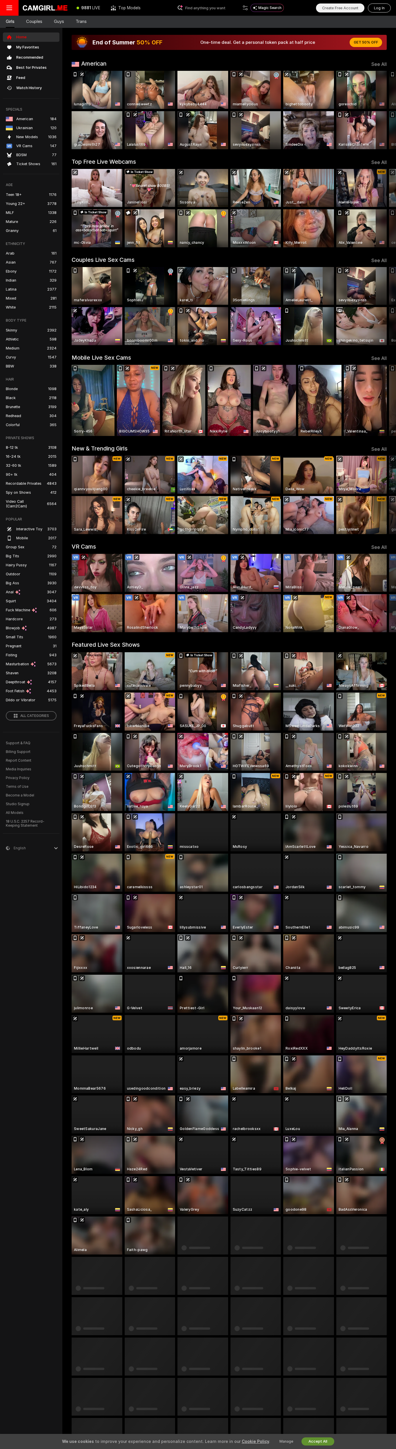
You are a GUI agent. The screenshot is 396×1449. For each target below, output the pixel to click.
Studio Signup (18, 804)
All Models (14, 813)
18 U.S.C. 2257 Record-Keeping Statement (25, 823)
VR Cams (84, 546)
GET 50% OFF (366, 42)
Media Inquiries (18, 769)
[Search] (245, 8)
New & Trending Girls (100, 448)
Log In (379, 8)
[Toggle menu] (9, 8)
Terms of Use (17, 787)
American (93, 63)
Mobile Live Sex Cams (101, 357)
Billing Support (18, 752)
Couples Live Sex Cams (103, 259)
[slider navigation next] (381, 110)
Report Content (18, 760)
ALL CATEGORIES (34, 716)
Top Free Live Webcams (104, 161)
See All (379, 64)
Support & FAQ (18, 743)
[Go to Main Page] (45, 8)
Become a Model (20, 795)
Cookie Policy (255, 1441)
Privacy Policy (18, 778)
